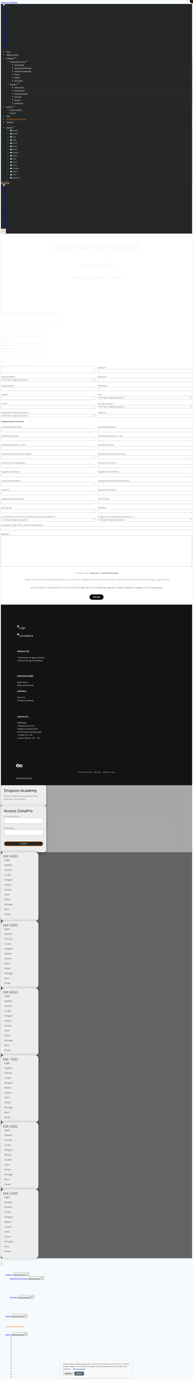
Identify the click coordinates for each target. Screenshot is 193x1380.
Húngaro (8, 879)
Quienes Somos (19, 87)
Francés (8, 869)
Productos (9, 1275)
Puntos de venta (19, 91)
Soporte (8, 1316)
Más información (79, 1369)
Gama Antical (18, 81)
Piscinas (16, 74)
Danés (7, 914)
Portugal (8, 904)
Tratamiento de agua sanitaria (30, 657)
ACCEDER (23, 844)
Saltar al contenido (9, 2)
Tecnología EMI (19, 65)
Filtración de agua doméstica (30, 660)
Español (8, 864)
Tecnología (17, 97)
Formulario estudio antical (16, 119)
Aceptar (79, 1373)
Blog (8, 116)
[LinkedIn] (21, 766)
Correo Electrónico (12, 816)
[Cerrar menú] (1, 1263)
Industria (17, 77)
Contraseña (9, 828)
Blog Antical (22, 682)
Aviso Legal (97, 772)
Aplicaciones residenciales (22, 71)
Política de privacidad (85, 772)
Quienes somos (12, 55)
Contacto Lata (18, 103)
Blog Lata (17, 100)
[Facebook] (18, 766)
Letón (7, 894)
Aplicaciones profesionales (22, 68)
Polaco (7, 899)
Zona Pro (13, 113)
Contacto (9, 122)
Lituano (8, 889)
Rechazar (68, 1373)
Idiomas (8, 1335)
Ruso (6, 909)
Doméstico (14, 1297)
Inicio (8, 52)
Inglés (7, 860)
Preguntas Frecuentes (21, 94)
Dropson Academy (16, 110)
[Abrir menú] (3, 231)
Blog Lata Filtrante (25, 685)
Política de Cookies (109, 772)
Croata (7, 874)
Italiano (8, 884)
